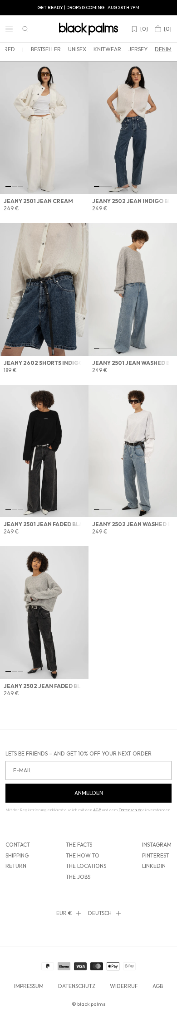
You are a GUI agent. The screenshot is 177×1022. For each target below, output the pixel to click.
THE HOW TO (82, 855)
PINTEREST (155, 855)
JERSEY (138, 49)
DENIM (163, 49)
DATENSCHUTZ (76, 986)
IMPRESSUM (29, 986)
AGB (157, 986)
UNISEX (77, 49)
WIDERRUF (124, 986)
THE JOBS (78, 876)
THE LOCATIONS (86, 865)
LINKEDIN (154, 865)
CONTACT (17, 844)
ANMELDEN (88, 793)
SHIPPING (17, 855)
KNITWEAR (107, 49)
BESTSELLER (46, 49)
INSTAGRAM (157, 844)
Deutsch (100, 913)
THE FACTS (79, 844)
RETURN (15, 865)
